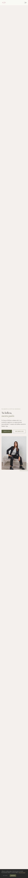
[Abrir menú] (25, 2)
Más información (22, 872)
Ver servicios (19, 431)
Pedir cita (7, 431)
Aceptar (13, 875)
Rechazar (5, 875)
